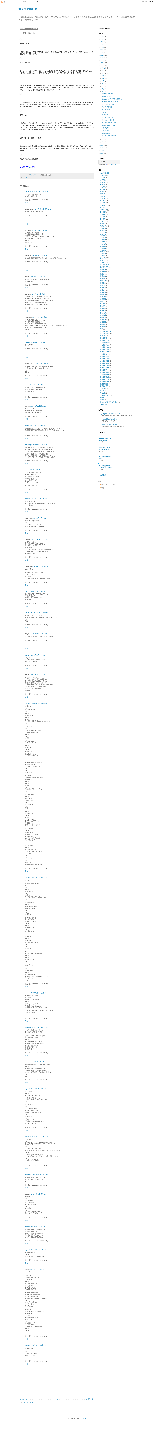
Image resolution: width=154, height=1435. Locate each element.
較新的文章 (23, 1399)
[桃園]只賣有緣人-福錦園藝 (109, 424)
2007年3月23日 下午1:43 (38, 1089)
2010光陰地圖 (104, 173)
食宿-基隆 (103, 315)
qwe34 (27, 385)
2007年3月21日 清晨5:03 (40, 363)
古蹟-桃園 (103, 242)
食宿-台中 (103, 290)
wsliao (27, 425)
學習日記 (103, 393)
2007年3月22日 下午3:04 (37, 674)
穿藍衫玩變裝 (106, 130)
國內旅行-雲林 (104, 368)
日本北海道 (103, 205)
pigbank (27, 703)
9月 (103, 76)
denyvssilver (29, 1062)
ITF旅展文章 (103, 404)
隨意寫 (102, 400)
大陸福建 (103, 187)
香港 (101, 329)
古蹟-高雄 (103, 244)
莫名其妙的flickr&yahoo (109, 128)
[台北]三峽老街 (106, 109)
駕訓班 (102, 391)
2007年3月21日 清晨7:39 (38, 406)
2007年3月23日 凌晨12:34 (39, 703)
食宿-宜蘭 (103, 297)
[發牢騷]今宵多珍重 (107, 133)
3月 (103, 91)
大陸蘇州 (103, 189)
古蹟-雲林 (103, 249)
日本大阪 (103, 200)
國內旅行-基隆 (104, 365)
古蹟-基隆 (103, 246)
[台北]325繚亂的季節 (108, 104)
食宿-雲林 (103, 317)
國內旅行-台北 (104, 340)
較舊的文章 (89, 1399)
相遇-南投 (103, 278)
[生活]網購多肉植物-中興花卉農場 (111, 414)
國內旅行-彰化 (104, 375)
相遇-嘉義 (103, 288)
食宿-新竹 (103, 320)
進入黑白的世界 (106, 112)
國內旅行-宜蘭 (104, 347)
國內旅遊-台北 (104, 379)
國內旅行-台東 (104, 343)
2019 (102, 37)
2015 (102, 44)
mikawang (28, 612)
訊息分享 (103, 336)
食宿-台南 (103, 294)
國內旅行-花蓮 (104, 349)
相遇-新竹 (103, 285)
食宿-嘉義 (103, 322)
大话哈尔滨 (102, 475)
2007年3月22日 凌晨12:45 (40, 566)
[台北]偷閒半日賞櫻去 (108, 94)
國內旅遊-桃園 (104, 381)
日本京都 (103, 212)
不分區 (102, 191)
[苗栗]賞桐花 (105, 115)
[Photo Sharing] (20, 39)
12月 (103, 68)
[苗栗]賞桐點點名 (107, 96)
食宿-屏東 (103, 306)
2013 (102, 50)
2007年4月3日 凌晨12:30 (38, 1345)
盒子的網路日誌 (27, 9)
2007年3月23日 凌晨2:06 (38, 993)
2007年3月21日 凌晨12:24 (40, 191)
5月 (103, 86)
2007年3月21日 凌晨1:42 (39, 230)
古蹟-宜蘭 (103, 230)
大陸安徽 (103, 180)
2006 (102, 145)
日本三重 (103, 198)
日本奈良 (103, 214)
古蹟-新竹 (103, 251)
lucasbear (28, 1027)
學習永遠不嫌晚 (105, 395)
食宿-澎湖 (103, 326)
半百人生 (103, 221)
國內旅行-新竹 (104, 370)
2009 (102, 60)
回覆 (26, 203)
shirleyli (27, 1227)
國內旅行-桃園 (104, 361)
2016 (102, 42)
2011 (102, 55)
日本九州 (103, 196)
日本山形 (103, 203)
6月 (103, 83)
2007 (102, 65)
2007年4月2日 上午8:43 (36, 1269)
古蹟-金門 (103, 235)
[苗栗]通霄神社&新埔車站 (109, 125)
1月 (103, 142)
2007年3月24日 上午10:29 (40, 1136)
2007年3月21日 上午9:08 (39, 445)
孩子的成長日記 (105, 265)
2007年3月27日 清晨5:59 (38, 1250)
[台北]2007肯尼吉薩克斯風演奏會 (112, 99)
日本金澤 (103, 219)
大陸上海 (103, 175)
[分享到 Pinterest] (49, 175)
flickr (30, 167)
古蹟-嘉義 (103, 253)
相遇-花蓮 (103, 276)
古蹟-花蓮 (103, 233)
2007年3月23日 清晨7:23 (40, 1027)
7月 (103, 81)
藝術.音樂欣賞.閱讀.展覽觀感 (108, 402)
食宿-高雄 (103, 313)
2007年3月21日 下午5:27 (39, 539)
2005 (102, 148)
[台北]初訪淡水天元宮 (108, 117)
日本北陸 (103, 207)
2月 (103, 139)
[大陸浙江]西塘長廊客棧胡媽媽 (111, 102)
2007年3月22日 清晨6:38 (40, 612)
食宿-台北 (103, 292)
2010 (102, 58)
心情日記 (103, 194)
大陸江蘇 (103, 182)
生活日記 (103, 258)
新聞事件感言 (104, 386)
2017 (102, 39)
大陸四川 (103, 178)
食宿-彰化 (103, 324)
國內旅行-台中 (104, 338)
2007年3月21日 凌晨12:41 (43, 209)
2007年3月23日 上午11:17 (42, 1062)
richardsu (28, 499)
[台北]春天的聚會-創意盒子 (110, 123)
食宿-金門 (103, 301)
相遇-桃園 (103, 283)
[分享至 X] (45, 175)
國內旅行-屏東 (104, 356)
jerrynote (28, 1136)
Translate (113, 165)
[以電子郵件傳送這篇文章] (41, 175)
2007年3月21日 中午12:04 (40, 499)
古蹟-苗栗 (103, 239)
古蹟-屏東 (103, 237)
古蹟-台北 (27, 177)
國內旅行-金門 (104, 352)
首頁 (56, 1399)
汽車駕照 (103, 262)
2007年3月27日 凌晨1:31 (38, 1227)
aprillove (28, 342)
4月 (103, 89)
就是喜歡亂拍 (104, 384)
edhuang (28, 445)
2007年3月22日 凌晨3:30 (37, 591)
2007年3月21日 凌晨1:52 (39, 255)
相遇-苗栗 (103, 281)
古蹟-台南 (103, 228)
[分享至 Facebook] (47, 175)
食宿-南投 (103, 304)
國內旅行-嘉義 (104, 372)
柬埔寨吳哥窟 (104, 267)
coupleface (28, 1175)
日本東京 (103, 217)
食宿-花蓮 (103, 299)
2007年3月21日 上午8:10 (37, 425)
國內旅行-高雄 (104, 363)
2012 (102, 52)
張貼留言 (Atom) (29, 1402)
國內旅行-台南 (104, 345)
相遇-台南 (103, 274)
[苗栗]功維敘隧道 (107, 107)
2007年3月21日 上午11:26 (38, 470)
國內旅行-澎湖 (104, 377)
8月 (103, 78)
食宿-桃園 (103, 310)
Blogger (83, 1418)
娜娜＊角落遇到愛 (105, 331)
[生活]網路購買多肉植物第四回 (110, 419)
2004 (102, 150)
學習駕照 (103, 397)
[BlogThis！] (43, 175)
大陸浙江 (103, 185)
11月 (103, 70)
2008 (102, 63)
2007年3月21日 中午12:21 (40, 518)
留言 (102, 488)
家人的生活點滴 (105, 333)
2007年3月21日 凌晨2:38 (39, 294)
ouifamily (28, 191)
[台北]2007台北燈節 (108, 120)
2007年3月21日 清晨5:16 (37, 385)
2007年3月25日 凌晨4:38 (40, 1175)
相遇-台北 (103, 272)
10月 (103, 73)
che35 (27, 591)
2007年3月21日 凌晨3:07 (40, 317)
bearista (27, 993)
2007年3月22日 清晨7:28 (39, 634)
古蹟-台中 (103, 223)
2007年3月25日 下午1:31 (38, 1194)
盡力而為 (103, 388)
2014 (102, 47)
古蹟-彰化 (103, 255)
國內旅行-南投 (104, 354)
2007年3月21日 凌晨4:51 (39, 342)
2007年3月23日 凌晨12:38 (39, 877)
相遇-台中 (103, 269)
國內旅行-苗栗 (104, 358)
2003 (102, 153)
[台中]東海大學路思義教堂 (109, 136)
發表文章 (104, 484)
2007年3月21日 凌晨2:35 (37, 276)
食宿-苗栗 (103, 308)
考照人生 (103, 260)
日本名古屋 (103, 210)
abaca (27, 655)
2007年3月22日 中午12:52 (38, 655)
